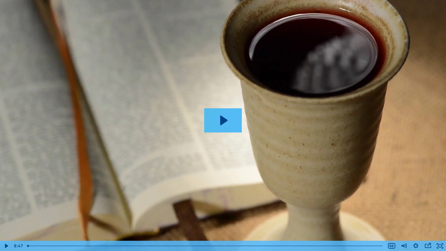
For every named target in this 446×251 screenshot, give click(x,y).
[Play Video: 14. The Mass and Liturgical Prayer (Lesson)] (223, 120)
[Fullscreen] (440, 246)
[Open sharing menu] (428, 246)
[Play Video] (6, 246)
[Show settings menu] (416, 246)
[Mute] (404, 246)
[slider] (205, 246)
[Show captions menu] (392, 246)
